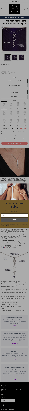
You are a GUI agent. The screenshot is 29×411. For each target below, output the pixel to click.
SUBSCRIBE (14, 220)
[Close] (27, 185)
